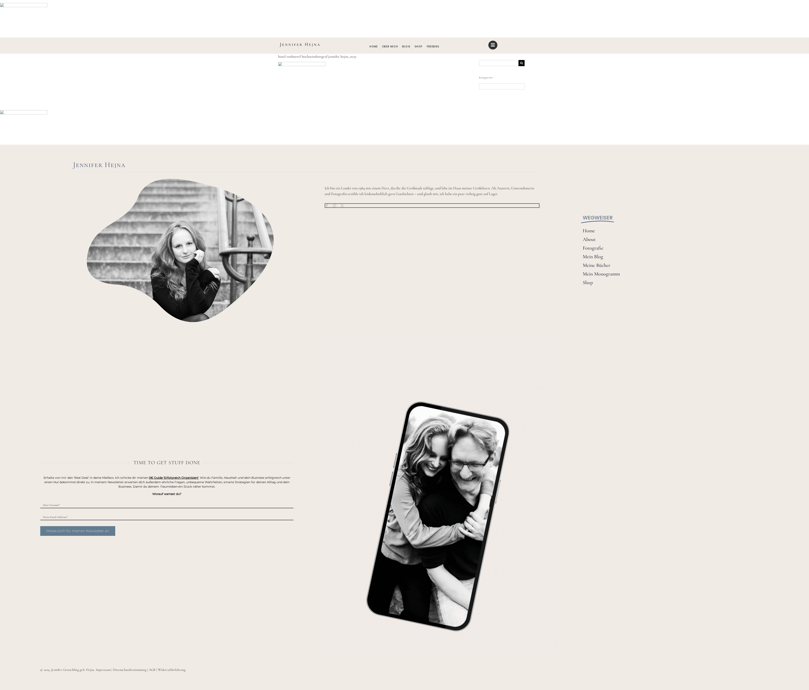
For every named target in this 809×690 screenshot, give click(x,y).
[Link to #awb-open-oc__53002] (492, 45)
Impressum (103, 670)
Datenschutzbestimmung (129, 670)
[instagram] (334, 205)
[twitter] (342, 205)
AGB (152, 670)
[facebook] (327, 205)
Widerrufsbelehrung (171, 670)
